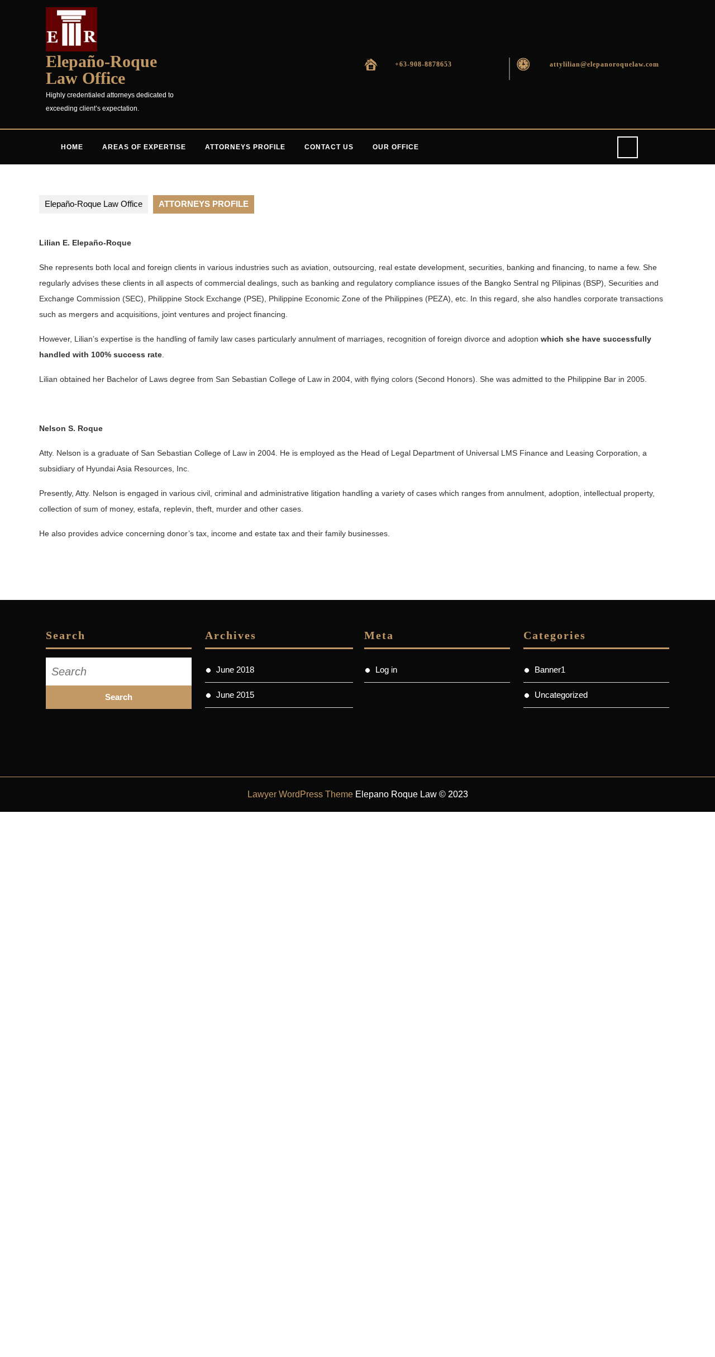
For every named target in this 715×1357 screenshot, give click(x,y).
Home (72, 147)
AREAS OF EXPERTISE (144, 147)
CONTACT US (329, 147)
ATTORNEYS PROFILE (245, 147)
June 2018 (235, 669)
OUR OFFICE (396, 147)
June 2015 (235, 694)
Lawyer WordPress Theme (300, 794)
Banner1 (550, 669)
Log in (386, 669)
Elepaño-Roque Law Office (101, 69)
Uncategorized (561, 694)
